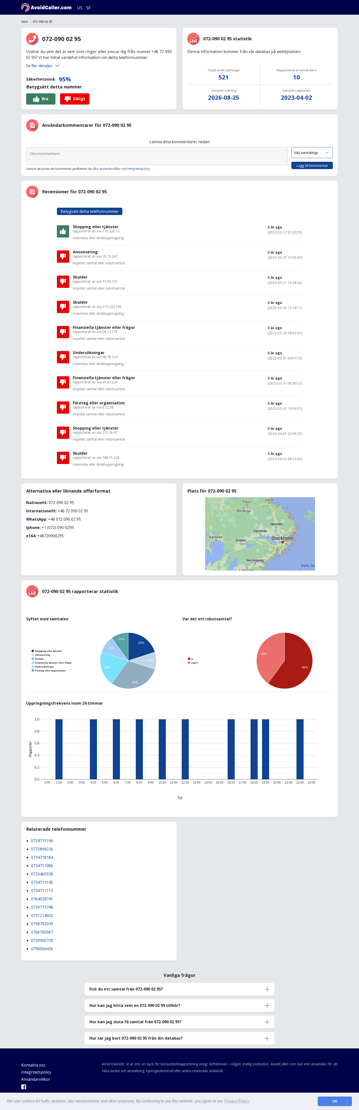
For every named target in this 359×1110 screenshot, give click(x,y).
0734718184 (42, 857)
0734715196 (42, 840)
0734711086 (42, 865)
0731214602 (42, 915)
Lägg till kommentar (312, 165)
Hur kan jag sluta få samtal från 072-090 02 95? (135, 1021)
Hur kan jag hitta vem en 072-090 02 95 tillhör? (134, 1005)
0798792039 (42, 924)
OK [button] (335, 1101)
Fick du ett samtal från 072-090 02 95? (126, 989)
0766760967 (42, 932)
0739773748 (42, 907)
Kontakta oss (33, 1065)
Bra (45, 98)
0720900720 (42, 940)
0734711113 (42, 890)
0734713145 (42, 882)
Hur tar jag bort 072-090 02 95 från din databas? (136, 1038)
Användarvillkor (35, 1079)
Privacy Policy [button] (236, 1101)
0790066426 (42, 948)
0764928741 (42, 899)
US (79, 8)
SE (88, 8)
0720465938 (42, 874)
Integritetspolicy (138, 169)
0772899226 (42, 849)
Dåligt (79, 98)
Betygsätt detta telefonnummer (90, 211)
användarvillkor (110, 169)
